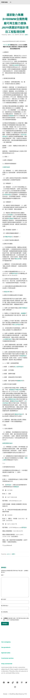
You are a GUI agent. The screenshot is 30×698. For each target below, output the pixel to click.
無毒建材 (11, 116)
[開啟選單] (11, 2)
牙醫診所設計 (8, 236)
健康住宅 (20, 380)
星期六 (26, 34)
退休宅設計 (15, 273)
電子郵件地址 (5, 605)
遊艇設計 (16, 486)
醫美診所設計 (19, 414)
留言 (2, 575)
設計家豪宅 (16, 65)
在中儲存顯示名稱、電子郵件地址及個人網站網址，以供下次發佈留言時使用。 (16, 619)
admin (8, 554)
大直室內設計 (6, 167)
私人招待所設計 (18, 366)
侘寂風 (10, 214)
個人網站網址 (4, 612)
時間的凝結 (4, 2)
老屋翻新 (23, 313)
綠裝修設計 (23, 356)
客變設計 (12, 389)
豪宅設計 (24, 527)
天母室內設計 (7, 194)
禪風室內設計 (12, 399)
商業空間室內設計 (7, 443)
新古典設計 (11, 218)
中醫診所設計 (19, 389)
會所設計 (8, 485)
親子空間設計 (23, 308)
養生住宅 (17, 259)
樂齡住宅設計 (15, 401)
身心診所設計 (17, 324)
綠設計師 (6, 291)
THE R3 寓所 (6, 45)
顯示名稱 (3, 599)
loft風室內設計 (8, 339)
